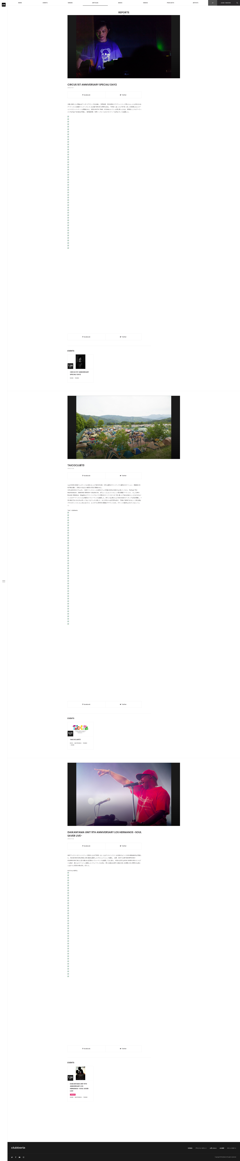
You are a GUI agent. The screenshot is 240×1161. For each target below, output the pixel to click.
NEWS (20, 3)
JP (212, 3)
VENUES (70, 3)
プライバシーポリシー (201, 1148)
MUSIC (120, 3)
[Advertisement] (124, 1126)
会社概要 (222, 1148)
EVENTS (45, 3)
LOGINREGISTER (226, 3)
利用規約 (190, 1148)
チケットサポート (231, 1148)
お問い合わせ (213, 1148)
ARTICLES (95, 3)
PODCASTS (170, 3)
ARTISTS (195, 3)
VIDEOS (145, 3)
